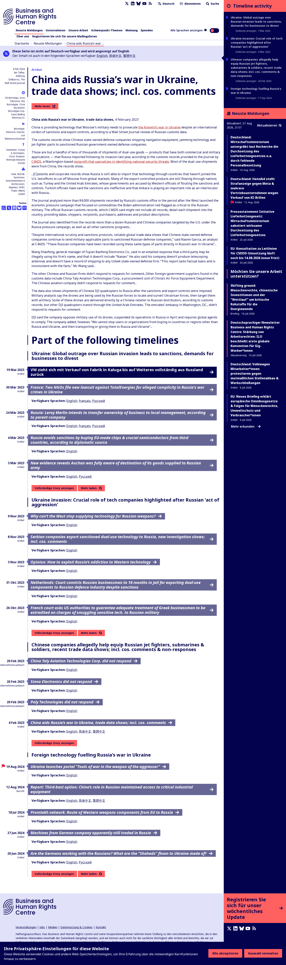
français (85, 401)
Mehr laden (89, 488)
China (12, 156)
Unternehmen (55, 30)
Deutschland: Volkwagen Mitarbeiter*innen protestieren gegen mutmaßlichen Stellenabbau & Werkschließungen (255, 373)
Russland (20, 156)
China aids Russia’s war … (85, 43)
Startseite (22, 43)
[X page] (127, 4)
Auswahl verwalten (263, 953)
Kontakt (101, 927)
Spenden (147, 30)
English (102, 56)
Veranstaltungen (26, 927)
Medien (52, 927)
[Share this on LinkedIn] (14, 208)
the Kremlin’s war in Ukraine (159, 127)
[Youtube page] (144, 4)
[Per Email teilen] (24, 208)
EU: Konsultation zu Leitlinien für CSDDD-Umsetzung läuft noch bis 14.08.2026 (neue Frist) (255, 253)
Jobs (42, 927)
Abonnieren (192, 3)
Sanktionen (19, 177)
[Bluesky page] (138, 4)
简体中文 (115, 56)
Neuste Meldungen (29, 30)
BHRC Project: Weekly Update (18, 190)
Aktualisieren (267, 125)
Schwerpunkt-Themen (106, 30)
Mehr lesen (42, 106)
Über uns (23, 36)
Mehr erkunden (242, 426)
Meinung (131, 30)
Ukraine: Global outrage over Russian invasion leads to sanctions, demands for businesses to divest (256, 21)
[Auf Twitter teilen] (9, 208)
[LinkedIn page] (132, 4)
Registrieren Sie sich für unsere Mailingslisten (64, 36)
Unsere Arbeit (78, 30)
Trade (13, 174)
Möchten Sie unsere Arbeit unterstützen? (256, 274)
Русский (98, 401)
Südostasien (11, 149)
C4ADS (36, 161)
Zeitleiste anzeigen (245, 31)
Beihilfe (20, 174)
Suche (214, 3)
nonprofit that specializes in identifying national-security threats (121, 161)
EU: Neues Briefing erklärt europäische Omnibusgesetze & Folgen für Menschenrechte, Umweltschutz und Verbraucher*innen (254, 405)
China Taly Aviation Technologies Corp (16, 107)
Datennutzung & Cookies (77, 927)
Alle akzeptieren (225, 953)
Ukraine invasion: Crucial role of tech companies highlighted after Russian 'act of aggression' (256, 42)
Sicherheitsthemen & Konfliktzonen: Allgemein (15, 184)
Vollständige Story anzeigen (54, 488)
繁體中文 (129, 56)
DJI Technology (11, 97)
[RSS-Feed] (150, 4)
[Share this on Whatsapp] (4, 208)
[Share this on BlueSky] (19, 208)
